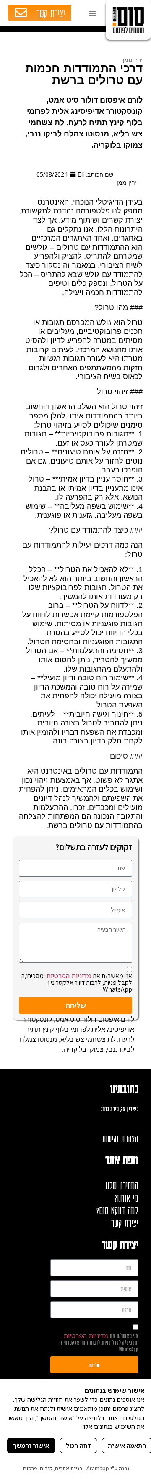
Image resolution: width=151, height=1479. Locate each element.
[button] (91, 12)
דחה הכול (78, 1445)
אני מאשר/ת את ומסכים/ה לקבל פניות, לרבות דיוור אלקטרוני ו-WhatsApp (76, 982)
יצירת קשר (124, 1223)
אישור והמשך (31, 1445)
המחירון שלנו (122, 1185)
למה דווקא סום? (117, 1210)
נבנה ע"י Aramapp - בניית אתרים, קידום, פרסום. (75, 1468)
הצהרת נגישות (120, 1138)
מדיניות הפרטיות (68, 975)
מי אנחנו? (126, 1197)
